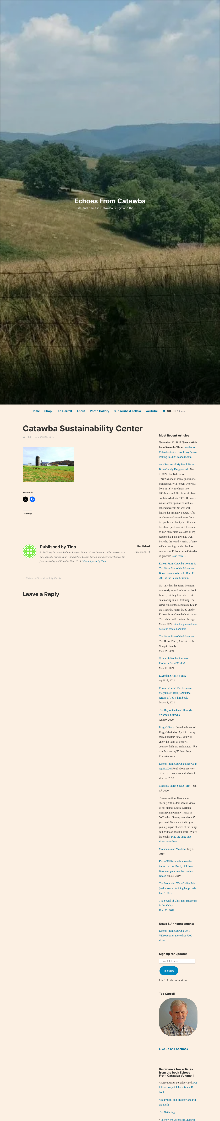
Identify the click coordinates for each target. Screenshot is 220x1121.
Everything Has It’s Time (172, 675)
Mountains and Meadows (172, 849)
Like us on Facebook (173, 1049)
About (80, 411)
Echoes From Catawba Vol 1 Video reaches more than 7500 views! (175, 935)
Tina (28, 436)
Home (35, 411)
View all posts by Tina (94, 561)
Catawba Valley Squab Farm (174, 785)
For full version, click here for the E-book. (178, 1087)
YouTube (151, 411)
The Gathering (167, 1112)
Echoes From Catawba (110, 201)
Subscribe (169, 970)
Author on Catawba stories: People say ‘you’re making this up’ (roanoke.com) (178, 452)
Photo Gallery (99, 411)
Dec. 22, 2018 (166, 910)
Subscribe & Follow (127, 411)
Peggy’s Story (166, 727)
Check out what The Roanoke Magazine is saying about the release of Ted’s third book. (175, 692)
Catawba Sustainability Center (43, 578)
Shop (48, 411)
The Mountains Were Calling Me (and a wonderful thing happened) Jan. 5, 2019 (177, 888)
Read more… (179, 556)
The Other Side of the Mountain (176, 636)
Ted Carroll (64, 411)
